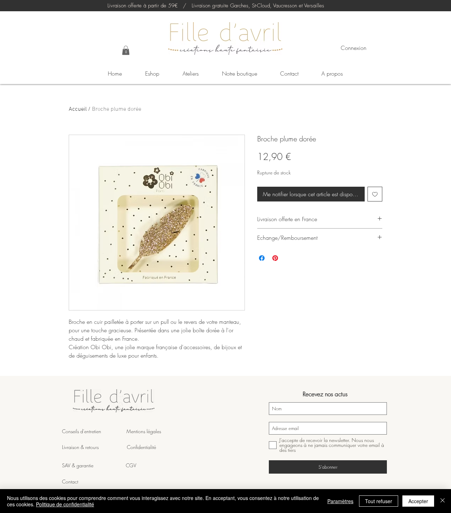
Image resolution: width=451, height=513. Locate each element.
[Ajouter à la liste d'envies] (374, 194)
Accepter (418, 501)
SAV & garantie (94, 465)
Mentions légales (143, 431)
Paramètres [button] (340, 501)
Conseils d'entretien (81, 431)
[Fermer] (442, 501)
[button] (126, 50)
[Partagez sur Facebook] (262, 258)
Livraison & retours (94, 447)
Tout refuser (378, 501)
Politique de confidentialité (65, 504)
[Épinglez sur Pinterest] (275, 258)
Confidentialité (141, 447)
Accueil (78, 109)
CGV (131, 465)
